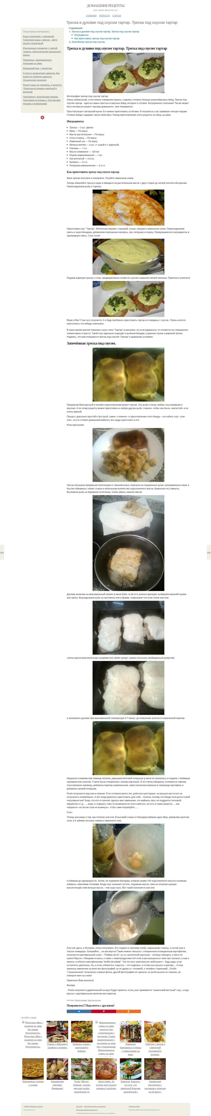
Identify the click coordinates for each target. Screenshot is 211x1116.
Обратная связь (134, 1106)
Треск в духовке (81, 1000)
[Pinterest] (103, 1011)
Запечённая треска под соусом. (88, 41)
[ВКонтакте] (79, 1011)
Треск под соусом (94, 1000)
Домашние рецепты (105, 5)
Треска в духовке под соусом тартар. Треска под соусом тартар (105, 31)
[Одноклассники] (128, 1011)
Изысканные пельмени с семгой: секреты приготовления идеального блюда (42, 51)
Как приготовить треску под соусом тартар (96, 38)
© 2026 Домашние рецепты (33, 1106)
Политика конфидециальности (86, 1110)
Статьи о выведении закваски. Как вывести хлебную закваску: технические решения (41, 76)
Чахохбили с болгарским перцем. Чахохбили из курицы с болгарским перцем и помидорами (41, 100)
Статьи (116, 15)
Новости (104, 15)
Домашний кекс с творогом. (37, 68)
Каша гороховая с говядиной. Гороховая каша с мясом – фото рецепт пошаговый (40, 40)
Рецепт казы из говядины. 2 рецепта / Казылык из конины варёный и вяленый (42, 88)
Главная (91, 15)
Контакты (79, 1106)
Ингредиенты (81, 35)
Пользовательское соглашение (95, 1106)
